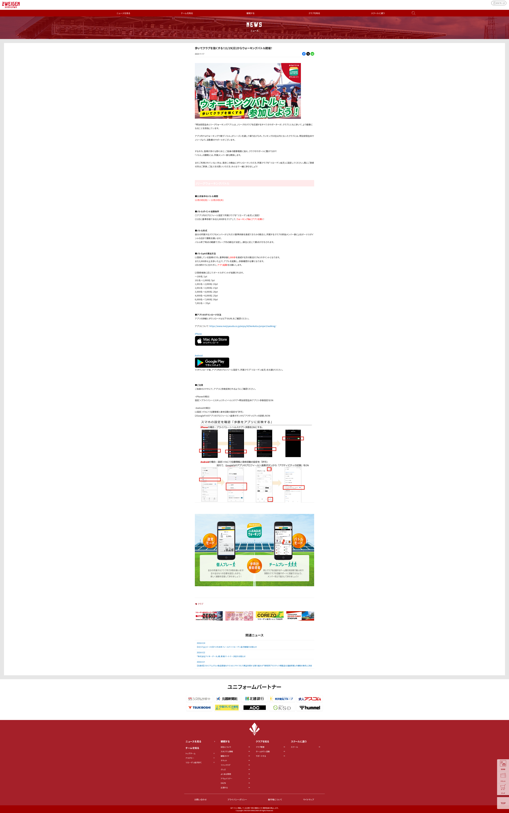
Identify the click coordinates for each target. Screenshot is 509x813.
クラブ (200, 603)
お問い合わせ (200, 799)
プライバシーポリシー (237, 799)
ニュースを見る (123, 13)
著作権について (275, 799)
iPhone (198, 333)
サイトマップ (308, 799)
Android (199, 355)
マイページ (500, 3)
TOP (503, 803)
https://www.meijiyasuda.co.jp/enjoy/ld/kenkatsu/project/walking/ (243, 326)
